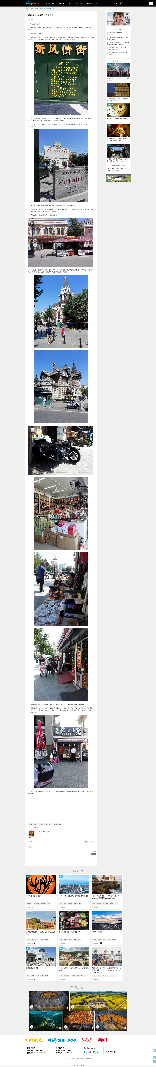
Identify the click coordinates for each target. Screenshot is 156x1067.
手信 (61, 939)
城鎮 (78, 975)
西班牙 (37, 939)
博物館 (46, 975)
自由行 (65, 939)
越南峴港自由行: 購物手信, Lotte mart (71, 932)
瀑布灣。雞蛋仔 (97, 932)
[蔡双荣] (31, 1007)
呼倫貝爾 (36, 903)
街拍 (60, 824)
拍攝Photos (64, 3)
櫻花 (126, 168)
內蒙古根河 (29, 903)
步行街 (41, 824)
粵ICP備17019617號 (79, 1065)
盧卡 (116, 903)
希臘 (99, 975)
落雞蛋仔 (114, 939)
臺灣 (109, 170)
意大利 (111, 903)
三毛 (28, 939)
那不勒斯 (99, 903)
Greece (94, 975)
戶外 (113, 168)
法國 (118, 170)
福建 (109, 168)
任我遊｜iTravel (34, 8)
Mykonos (105, 975)
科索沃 (73, 975)
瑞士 (61, 903)
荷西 (32, 939)
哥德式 (75, 903)
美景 (109, 939)
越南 (79, 939)
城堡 (37, 975)
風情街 (36, 824)
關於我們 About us (34, 1048)
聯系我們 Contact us (63, 1048)
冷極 (49, 903)
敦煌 (122, 168)
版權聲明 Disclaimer (34, 1050)
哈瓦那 (32, 975)
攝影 (118, 168)
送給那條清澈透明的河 (115, 32)
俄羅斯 (55, 824)
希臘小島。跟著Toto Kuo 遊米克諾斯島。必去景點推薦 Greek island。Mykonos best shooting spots (107, 970)
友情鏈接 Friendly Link (64, 1053)
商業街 (30, 824)
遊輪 (93, 903)
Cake (113, 170)
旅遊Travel (51, 3)
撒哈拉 (46, 939)
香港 (104, 939)
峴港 (75, 939)
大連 (46, 824)
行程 (70, 939)
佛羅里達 (105, 903)
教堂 (80, 903)
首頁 (27, 8)
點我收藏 (30, 907)
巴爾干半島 (67, 975)
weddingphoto (113, 975)
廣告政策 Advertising (63, 1050)
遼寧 (50, 824)
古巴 (28, 975)
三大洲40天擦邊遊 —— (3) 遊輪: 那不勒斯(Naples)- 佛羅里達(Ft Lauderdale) (118, 44)
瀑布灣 (94, 939)
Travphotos (117, 175)
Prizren (83, 975)
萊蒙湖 (70, 903)
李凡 (32, 19)
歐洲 (61, 975)
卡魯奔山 (43, 903)
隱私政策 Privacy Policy (36, 1053)
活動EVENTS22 (78, 2)
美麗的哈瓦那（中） (33, 968)
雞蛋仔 (99, 939)
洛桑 (65, 903)
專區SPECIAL (92, 3)
